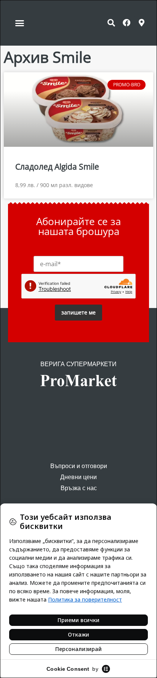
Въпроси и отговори (78, 466)
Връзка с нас (79, 488)
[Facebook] (126, 22)
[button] (20, 23)
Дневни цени (78, 477)
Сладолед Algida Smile (57, 166)
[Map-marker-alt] (141, 22)
